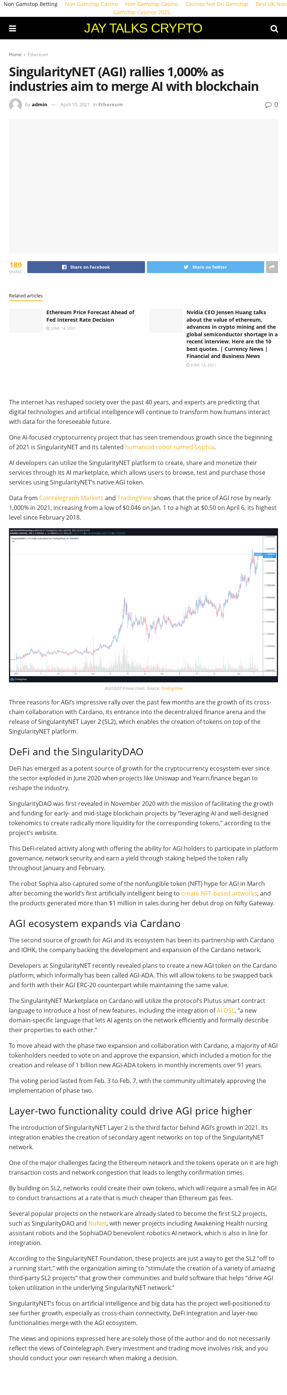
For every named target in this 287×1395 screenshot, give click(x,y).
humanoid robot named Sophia (169, 447)
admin (39, 104)
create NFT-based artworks (219, 893)
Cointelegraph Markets (71, 498)
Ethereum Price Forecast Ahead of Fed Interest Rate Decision (90, 316)
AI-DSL (226, 1010)
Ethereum (38, 54)
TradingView (134, 498)
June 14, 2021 (63, 328)
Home (15, 54)
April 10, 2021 (75, 104)
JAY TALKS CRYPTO (143, 27)
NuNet (97, 1223)
